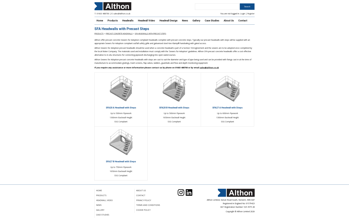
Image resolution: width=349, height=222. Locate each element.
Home (100, 20)
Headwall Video (146, 20)
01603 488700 (103, 13)
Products (113, 20)
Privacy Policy (143, 200)
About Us (229, 20)
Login (242, 13)
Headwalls (127, 20)
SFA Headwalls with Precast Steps (150, 33)
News (185, 20)
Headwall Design (168, 20)
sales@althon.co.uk (121, 13)
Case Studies (212, 20)
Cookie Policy (143, 210)
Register (251, 13)
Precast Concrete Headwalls (119, 33)
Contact (242, 20)
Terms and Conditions (148, 205)
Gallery (196, 20)
